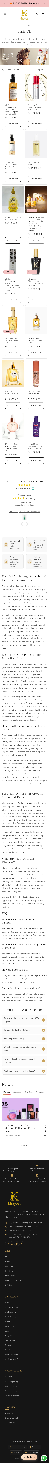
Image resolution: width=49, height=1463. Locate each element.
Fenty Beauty (10, 1317)
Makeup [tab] (6, 1092)
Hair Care (9, 1271)
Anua (7, 1350)
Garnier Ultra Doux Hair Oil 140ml (13, 218)
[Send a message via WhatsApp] (44, 1458)
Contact (8, 1377)
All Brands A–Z (11, 1359)
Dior (7, 1303)
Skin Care (9, 1262)
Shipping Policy (11, 1382)
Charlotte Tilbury (12, 1308)
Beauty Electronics (13, 1280)
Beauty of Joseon (12, 1354)
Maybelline (10, 1326)
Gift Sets (8, 1285)
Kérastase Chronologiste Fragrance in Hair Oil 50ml (35, 282)
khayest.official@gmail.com (20, 1231)
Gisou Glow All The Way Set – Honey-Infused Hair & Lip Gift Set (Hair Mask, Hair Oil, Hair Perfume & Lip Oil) (36, 224)
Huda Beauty (10, 1312)
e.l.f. (7, 1331)
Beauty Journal (11, 1418)
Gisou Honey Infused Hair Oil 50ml (35, 340)
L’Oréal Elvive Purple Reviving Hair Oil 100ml (35, 446)
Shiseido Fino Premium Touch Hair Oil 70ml (34, 107)
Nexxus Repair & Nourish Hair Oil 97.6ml (35, 393)
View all (24, 1146)
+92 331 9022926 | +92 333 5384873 (24, 1227)
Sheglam (9, 1336)
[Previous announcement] (5, 3)
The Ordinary (10, 1340)
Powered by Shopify (31, 1441)
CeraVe (8, 1345)
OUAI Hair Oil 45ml (34, 163)
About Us (9, 1413)
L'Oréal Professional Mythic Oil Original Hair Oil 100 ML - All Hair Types (12, 284)
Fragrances (10, 1276)
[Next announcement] (44, 3)
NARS (7, 1322)
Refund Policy (11, 1386)
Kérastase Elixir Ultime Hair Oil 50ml (11, 340)
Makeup (8, 1257)
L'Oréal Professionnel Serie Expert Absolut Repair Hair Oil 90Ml (11, 109)
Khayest (20, 1441)
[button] (5, 14)
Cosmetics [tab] (17, 1092)
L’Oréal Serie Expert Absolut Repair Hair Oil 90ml (11, 165)
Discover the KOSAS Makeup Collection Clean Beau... (20, 1128)
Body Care (9, 1266)
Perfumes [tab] (40, 1092)
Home (21, 26)
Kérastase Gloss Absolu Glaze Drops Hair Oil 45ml (11, 447)
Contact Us (10, 1423)
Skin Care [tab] (29, 1092)
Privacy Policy (11, 1391)
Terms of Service (12, 1396)
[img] (24, 485)
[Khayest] (13, 1198)
